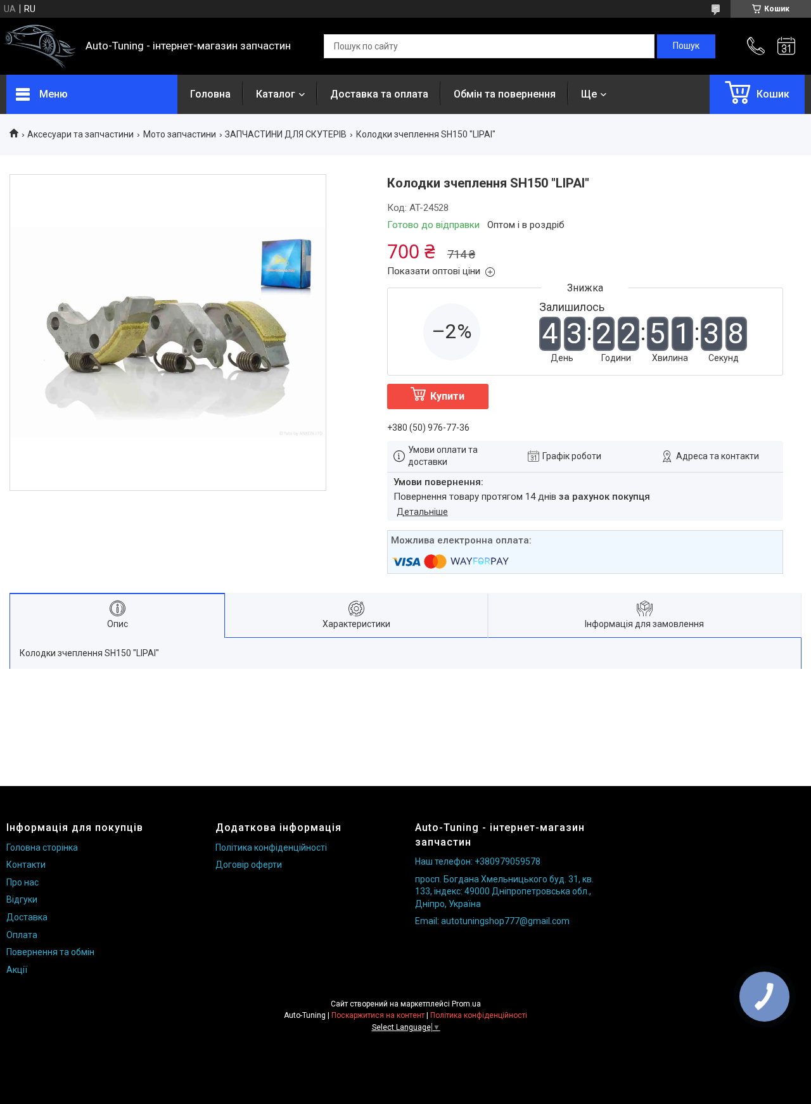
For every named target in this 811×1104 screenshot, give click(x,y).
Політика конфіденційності (271, 847)
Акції (16, 970)
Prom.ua (466, 1003)
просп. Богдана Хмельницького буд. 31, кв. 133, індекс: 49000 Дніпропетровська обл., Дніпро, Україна (504, 891)
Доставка (27, 917)
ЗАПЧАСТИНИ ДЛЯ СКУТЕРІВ (286, 134)
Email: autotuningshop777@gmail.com (492, 921)
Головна (210, 94)
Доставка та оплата (379, 94)
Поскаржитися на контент (378, 1015)
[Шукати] (686, 46)
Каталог (275, 94)
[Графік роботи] (786, 46)
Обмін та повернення (505, 94)
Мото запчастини (179, 134)
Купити (447, 396)
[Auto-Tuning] (39, 46)
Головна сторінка (42, 847)
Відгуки (21, 899)
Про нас (22, 882)
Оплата (21, 935)
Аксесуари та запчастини (80, 134)
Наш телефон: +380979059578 (477, 861)
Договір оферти (248, 865)
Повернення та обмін (50, 952)
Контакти (26, 865)
